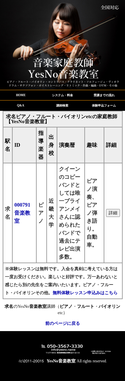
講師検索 (62, 105)
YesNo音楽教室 (61, 360)
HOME (21, 95)
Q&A (20, 105)
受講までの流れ (104, 95)
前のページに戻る (62, 323)
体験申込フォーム (104, 105)
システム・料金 (62, 95)
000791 (22, 213)
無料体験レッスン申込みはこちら (85, 292)
